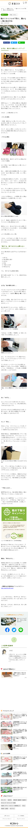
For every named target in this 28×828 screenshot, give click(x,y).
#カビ (23, 805)
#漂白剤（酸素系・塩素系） (20, 800)
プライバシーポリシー (6, 818)
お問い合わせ (7, 815)
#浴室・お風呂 (4, 808)
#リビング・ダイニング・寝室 (8, 803)
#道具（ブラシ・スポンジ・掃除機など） (11, 805)
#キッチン (3, 800)
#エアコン (12, 808)
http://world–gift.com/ (7, 588)
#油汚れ (10, 800)
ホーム (2, 8)
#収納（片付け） (13, 14)
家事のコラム (10, 8)
